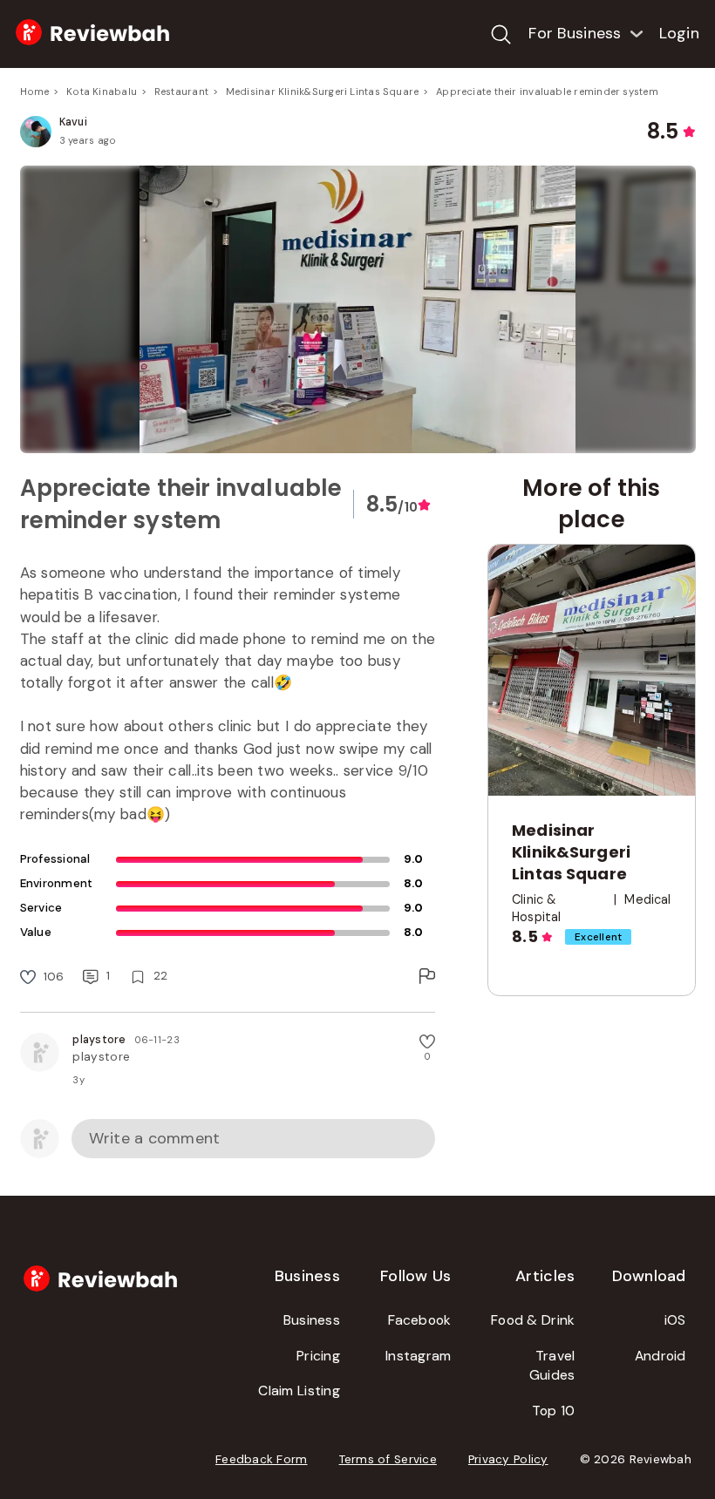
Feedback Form (261, 1459)
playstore (99, 1040)
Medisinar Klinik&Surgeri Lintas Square (322, 91)
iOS (675, 1320)
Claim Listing (299, 1390)
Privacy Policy (508, 1459)
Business (311, 1320)
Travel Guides (552, 1365)
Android (660, 1355)
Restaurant (181, 91)
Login (679, 33)
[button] (358, 309)
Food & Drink (533, 1320)
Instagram (418, 1355)
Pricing (318, 1355)
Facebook (419, 1320)
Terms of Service (388, 1459)
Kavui (73, 122)
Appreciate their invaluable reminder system (547, 91)
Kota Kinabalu (101, 91)
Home (35, 91)
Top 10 (553, 1410)
